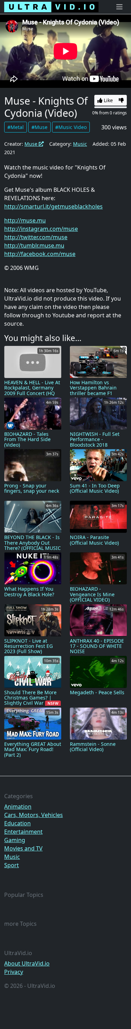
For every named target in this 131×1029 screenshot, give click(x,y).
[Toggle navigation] (119, 7)
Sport (11, 865)
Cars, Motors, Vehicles (33, 815)
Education (17, 823)
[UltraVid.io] (51, 7)
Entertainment (23, 831)
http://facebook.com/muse (39, 254)
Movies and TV (23, 848)
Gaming (14, 840)
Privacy (13, 972)
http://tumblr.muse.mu (34, 245)
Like (107, 100)
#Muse (39, 127)
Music (80, 144)
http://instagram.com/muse (41, 229)
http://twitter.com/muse (35, 237)
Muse (31, 144)
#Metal (15, 127)
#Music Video (71, 127)
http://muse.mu (25, 220)
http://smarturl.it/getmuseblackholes (53, 206)
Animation (17, 806)
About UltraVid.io (27, 963)
